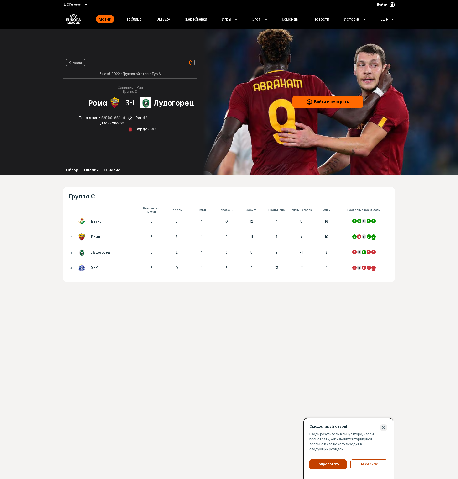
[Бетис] (83, 221)
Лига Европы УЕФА (73, 19)
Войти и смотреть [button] (331, 102)
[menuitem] (106, 19)
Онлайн (91, 170)
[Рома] (83, 237)
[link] (105, 19)
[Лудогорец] (83, 252)
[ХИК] (83, 268)
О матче (112, 170)
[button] (229, 19)
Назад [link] (77, 62)
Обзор (72, 170)
